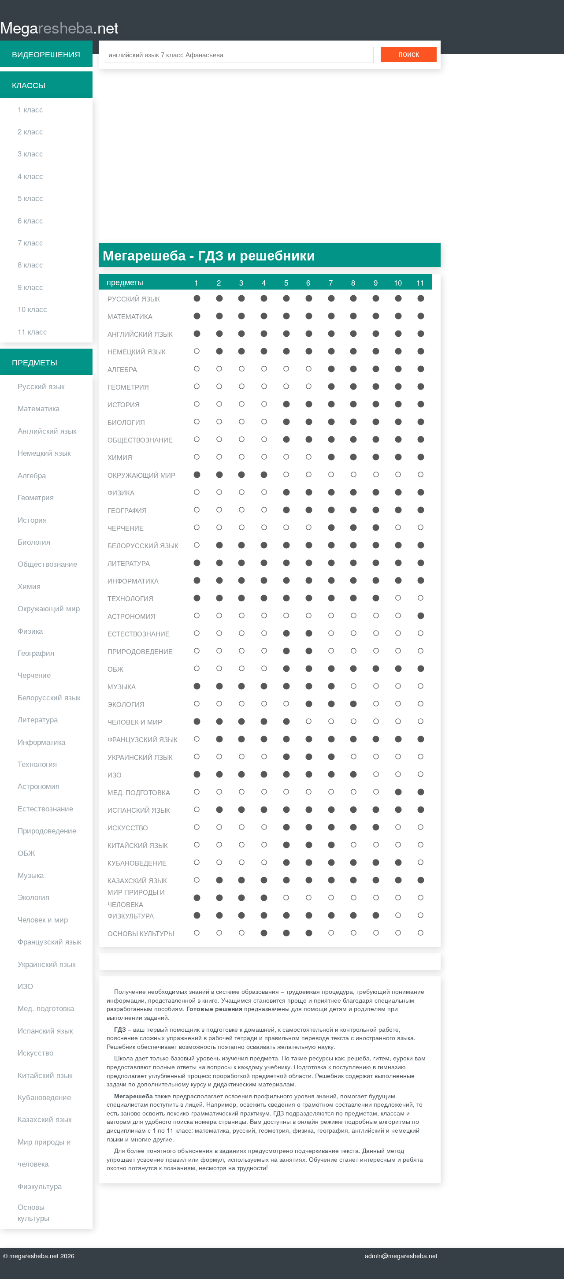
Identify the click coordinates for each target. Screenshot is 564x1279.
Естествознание (45, 808)
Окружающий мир (49, 608)
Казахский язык (44, 1119)
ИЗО (25, 986)
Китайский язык (45, 1075)
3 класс (30, 153)
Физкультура (40, 1186)
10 (398, 298)
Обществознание (47, 563)
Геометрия (36, 497)
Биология (34, 541)
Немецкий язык (44, 452)
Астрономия (38, 786)
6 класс (30, 220)
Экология (33, 897)
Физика (30, 630)
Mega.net (59, 27)
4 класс (30, 176)
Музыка (31, 875)
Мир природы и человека (44, 1152)
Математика (38, 408)
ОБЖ (26, 853)
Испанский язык (45, 1030)
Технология (37, 763)
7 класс (30, 242)
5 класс (30, 198)
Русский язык (41, 386)
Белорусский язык (49, 697)
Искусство (35, 1052)
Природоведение (47, 830)
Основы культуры (33, 1212)
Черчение (34, 674)
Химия (29, 586)
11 (421, 298)
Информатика (41, 741)
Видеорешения (46, 53)
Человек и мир (43, 919)
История (32, 519)
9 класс (30, 287)
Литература (38, 719)
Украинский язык (46, 964)
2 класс (30, 131)
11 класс (32, 331)
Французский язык (49, 941)
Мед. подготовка (46, 1008)
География (36, 652)
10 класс (32, 309)
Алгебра (32, 475)
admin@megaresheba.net (401, 1255)
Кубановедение (44, 1097)
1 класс (30, 109)
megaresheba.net (34, 1255)
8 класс (30, 264)
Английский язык (47, 430)
